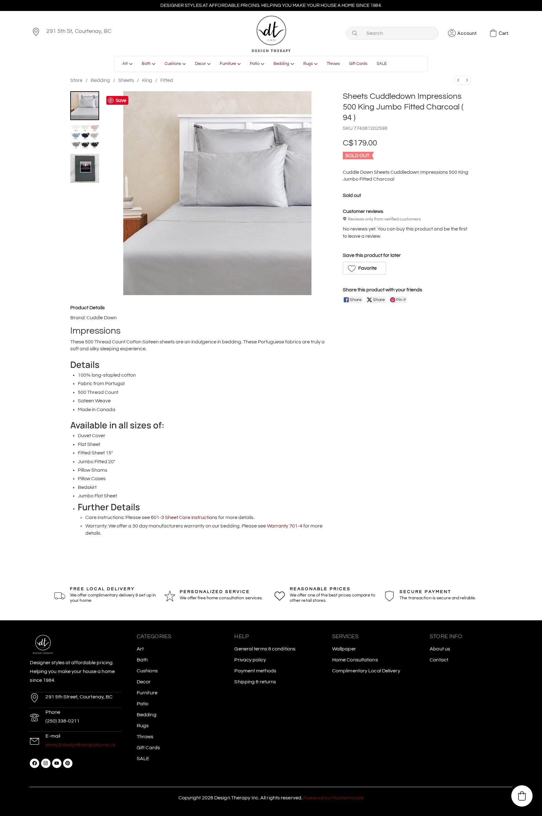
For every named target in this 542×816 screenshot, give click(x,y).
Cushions (147, 670)
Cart (503, 33)
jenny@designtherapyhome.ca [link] (80, 744)
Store (76, 80)
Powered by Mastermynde (333, 797)
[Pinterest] (67, 763)
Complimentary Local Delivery (366, 670)
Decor (144, 681)
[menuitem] (458, 80)
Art (140, 648)
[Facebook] (34, 763)
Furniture (147, 692)
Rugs (143, 725)
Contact (439, 659)
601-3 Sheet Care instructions (184, 517)
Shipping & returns (255, 681)
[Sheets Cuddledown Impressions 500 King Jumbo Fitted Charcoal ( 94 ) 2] (84, 168)
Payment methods (255, 670)
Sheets (126, 80)
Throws (145, 736)
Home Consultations (355, 659)
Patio (143, 703)
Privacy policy (250, 659)
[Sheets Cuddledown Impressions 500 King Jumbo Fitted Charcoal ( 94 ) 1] (84, 137)
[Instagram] (45, 763)
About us (440, 648)
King (147, 80)
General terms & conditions (264, 648)
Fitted (166, 80)
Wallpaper (344, 648)
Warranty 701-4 (284, 525)
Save (121, 100)
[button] (364, 268)
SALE (143, 758)
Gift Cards (148, 747)
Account (467, 33)
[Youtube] (56, 763)
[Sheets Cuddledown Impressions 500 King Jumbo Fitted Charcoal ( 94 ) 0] (84, 105)
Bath (142, 659)
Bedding (100, 80)
